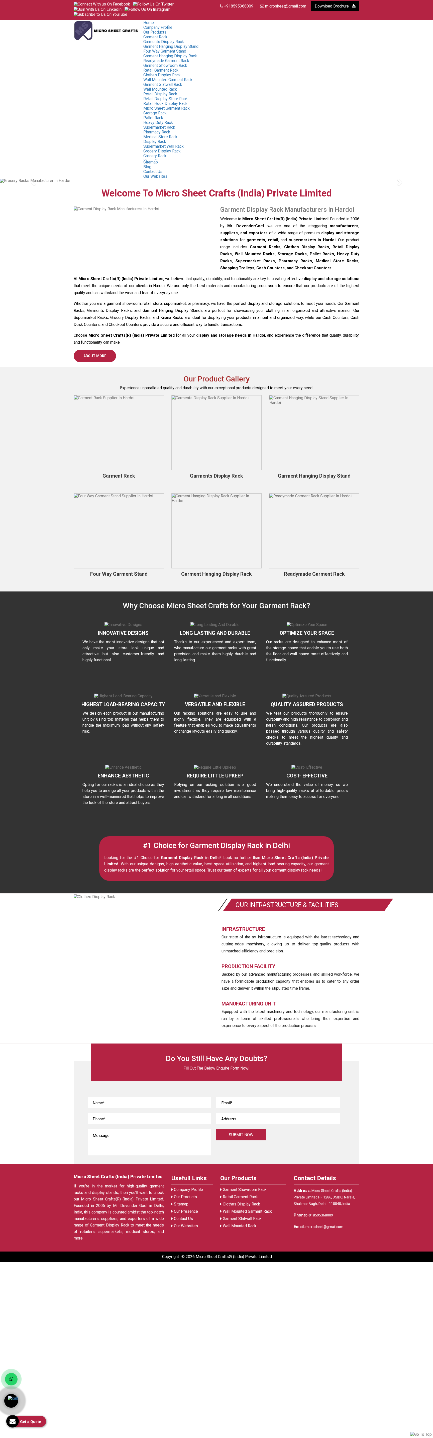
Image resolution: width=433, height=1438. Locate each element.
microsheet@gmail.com (285, 6)
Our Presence (185, 1211)
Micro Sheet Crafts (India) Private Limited (118, 1176)
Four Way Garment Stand (164, 51)
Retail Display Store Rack (165, 98)
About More (94, 356)
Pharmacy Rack (156, 132)
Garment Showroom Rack (165, 65)
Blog (147, 166)
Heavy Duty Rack (158, 122)
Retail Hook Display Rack (165, 103)
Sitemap (150, 162)
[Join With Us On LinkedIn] (98, 9)
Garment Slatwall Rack (162, 84)
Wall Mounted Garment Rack (167, 79)
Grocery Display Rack (162, 151)
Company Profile (157, 27)
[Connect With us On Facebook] (102, 4)
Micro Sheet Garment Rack (166, 108)
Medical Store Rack (160, 136)
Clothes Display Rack (162, 75)
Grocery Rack (154, 155)
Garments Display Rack (163, 41)
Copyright (170, 1256)
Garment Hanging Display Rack (170, 56)
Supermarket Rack (159, 127)
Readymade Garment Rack (166, 60)
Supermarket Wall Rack (163, 146)
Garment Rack (155, 37)
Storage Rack (155, 113)
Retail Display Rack (160, 94)
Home (148, 22)
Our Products (154, 32)
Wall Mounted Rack (160, 89)
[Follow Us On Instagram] (147, 9)
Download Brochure (332, 6)
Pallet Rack (153, 117)
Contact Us (183, 1218)
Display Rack (154, 141)
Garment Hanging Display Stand (170, 46)
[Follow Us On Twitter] (153, 4)
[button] (32, 181)
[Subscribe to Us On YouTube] (100, 14)
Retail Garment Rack (160, 70)
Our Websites (155, 176)
